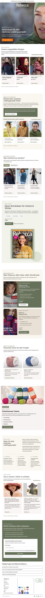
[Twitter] (42, 596)
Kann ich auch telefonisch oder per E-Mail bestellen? (12, 569)
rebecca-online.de (7, 596)
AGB (4, 585)
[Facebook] (34, 596)
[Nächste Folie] (41, 1)
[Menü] (1, 5)
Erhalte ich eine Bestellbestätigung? (9, 574)
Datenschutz (6, 588)
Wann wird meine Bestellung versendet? (10, 572)
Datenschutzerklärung (29, 550)
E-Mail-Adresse (7, 545)
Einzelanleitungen (14, 165)
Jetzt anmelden (20, 553)
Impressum (6, 582)
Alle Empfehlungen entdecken (38, 54)
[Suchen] (3, 5)
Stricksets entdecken (7, 39)
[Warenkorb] (43, 5)
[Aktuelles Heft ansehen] (22, 244)
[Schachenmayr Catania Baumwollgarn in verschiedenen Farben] (22, 395)
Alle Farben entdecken (8, 427)
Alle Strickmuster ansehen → (36, 119)
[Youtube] (38, 596)
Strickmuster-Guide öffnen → (11, 114)
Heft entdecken (9, 223)
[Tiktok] (40, 596)
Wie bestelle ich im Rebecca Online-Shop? (10, 567)
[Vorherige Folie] (2, 1)
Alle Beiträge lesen (37, 480)
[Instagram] (36, 596)
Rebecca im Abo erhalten (19, 223)
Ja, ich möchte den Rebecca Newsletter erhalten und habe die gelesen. (20, 550)
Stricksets (6, 165)
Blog (4, 591)
